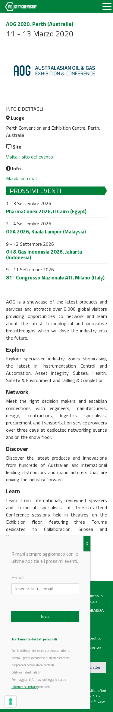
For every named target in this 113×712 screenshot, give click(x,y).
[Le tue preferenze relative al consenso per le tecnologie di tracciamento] (10, 701)
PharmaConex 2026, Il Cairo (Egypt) (46, 211)
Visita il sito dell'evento (29, 156)
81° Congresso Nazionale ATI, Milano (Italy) (55, 278)
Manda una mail (21, 178)
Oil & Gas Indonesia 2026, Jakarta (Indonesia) (44, 254)
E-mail (17, 577)
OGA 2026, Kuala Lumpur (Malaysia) (46, 232)
